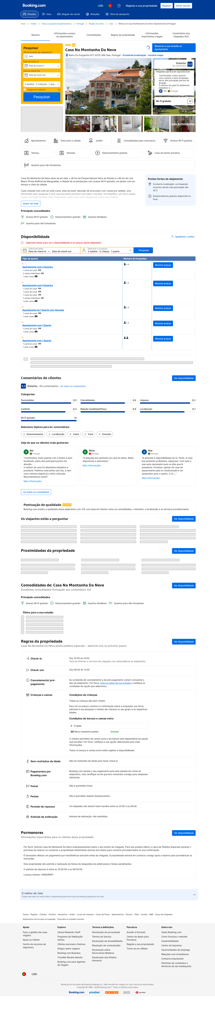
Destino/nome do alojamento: (37, 52)
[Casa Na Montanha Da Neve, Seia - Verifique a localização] (66, 55)
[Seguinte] (192, 85)
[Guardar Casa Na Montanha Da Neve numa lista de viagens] (148, 47)
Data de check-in (31, 61)
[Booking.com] (34, 6)
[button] (41, 84)
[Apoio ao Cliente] (119, 5)
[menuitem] (29, 14)
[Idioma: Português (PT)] (110, 5)
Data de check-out (31, 71)
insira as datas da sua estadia (115, 853)
